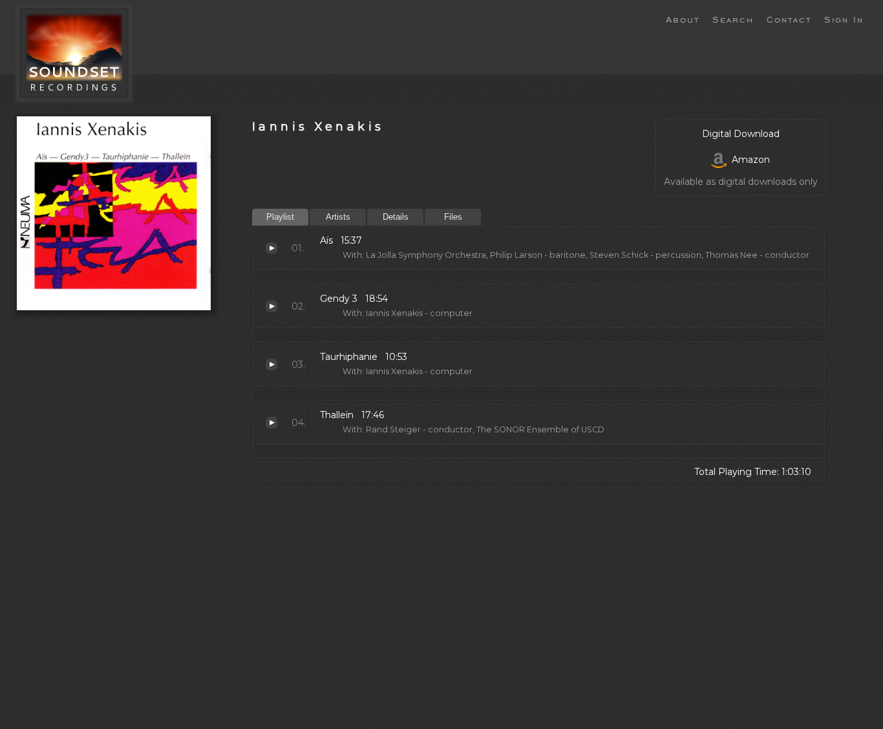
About (682, 19)
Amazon (748, 159)
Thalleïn (271, 422)
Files (453, 217)
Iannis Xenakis (318, 126)
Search (733, 19)
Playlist (280, 217)
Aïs (271, 248)
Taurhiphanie (271, 364)
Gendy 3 (271, 306)
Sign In (844, 19)
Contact (789, 19)
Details (396, 217)
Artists (338, 217)
